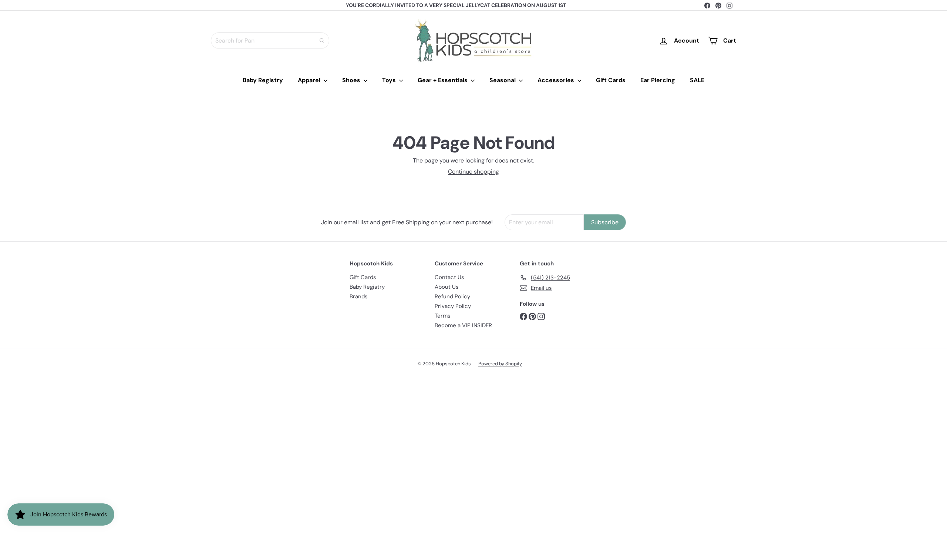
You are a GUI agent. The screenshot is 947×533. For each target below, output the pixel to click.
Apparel (310, 80)
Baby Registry (263, 80)
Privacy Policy (453, 306)
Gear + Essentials (443, 80)
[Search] (321, 40)
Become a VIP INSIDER (463, 325)
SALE (697, 80)
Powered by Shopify (500, 364)
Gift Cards (611, 80)
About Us (447, 287)
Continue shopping (473, 171)
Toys (389, 80)
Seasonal (503, 80)
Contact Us (449, 277)
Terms (443, 315)
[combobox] (270, 40)
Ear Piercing (657, 80)
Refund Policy (452, 296)
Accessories (556, 80)
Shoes (352, 80)
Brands (359, 296)
